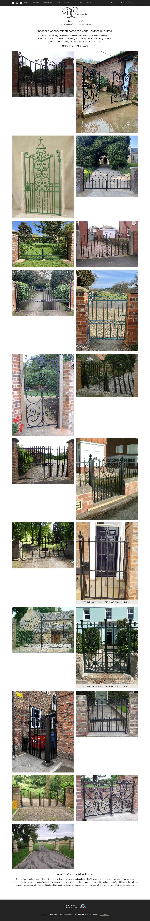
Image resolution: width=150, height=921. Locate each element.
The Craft (67, 3)
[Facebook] (13, 3)
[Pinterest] (21, 3)
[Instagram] (17, 3)
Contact (79, 3)
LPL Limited (104, 915)
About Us (35, 3)
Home (26, 3)
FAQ (58, 3)
